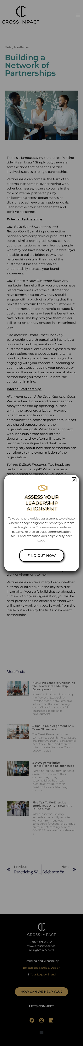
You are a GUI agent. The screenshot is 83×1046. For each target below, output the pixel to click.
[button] (74, 480)
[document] (41, 523)
